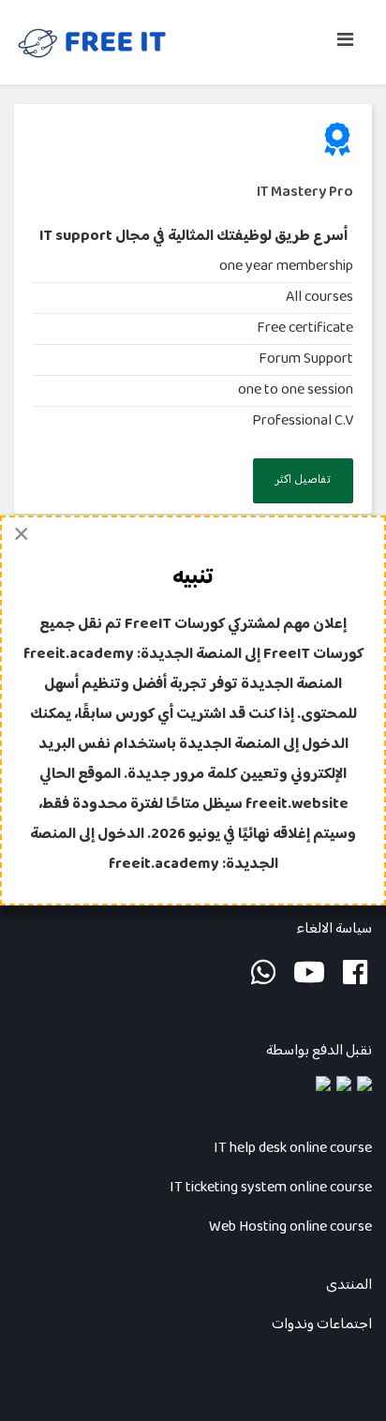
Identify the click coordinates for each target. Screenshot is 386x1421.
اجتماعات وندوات (322, 1325)
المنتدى (349, 1285)
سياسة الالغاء (332, 929)
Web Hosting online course (290, 1227)
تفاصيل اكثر (303, 480)
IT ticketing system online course (271, 1188)
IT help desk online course (293, 1148)
